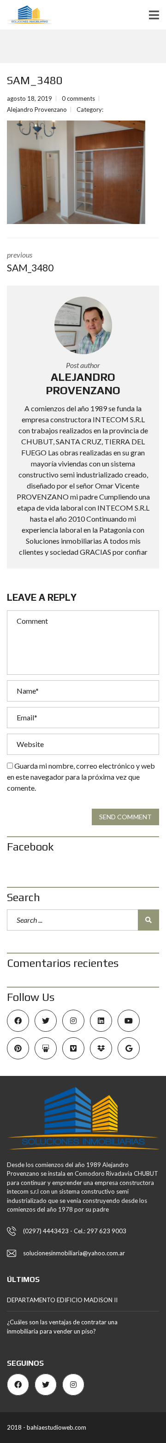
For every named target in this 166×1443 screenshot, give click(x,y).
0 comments (78, 98)
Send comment (125, 817)
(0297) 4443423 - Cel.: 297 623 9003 (74, 1231)
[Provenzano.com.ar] (26, 15)
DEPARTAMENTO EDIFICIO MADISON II (62, 1300)
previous (30, 261)
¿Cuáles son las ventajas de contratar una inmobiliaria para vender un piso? (62, 1326)
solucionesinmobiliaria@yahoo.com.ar (74, 1253)
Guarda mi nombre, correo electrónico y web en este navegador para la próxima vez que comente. (81, 776)
